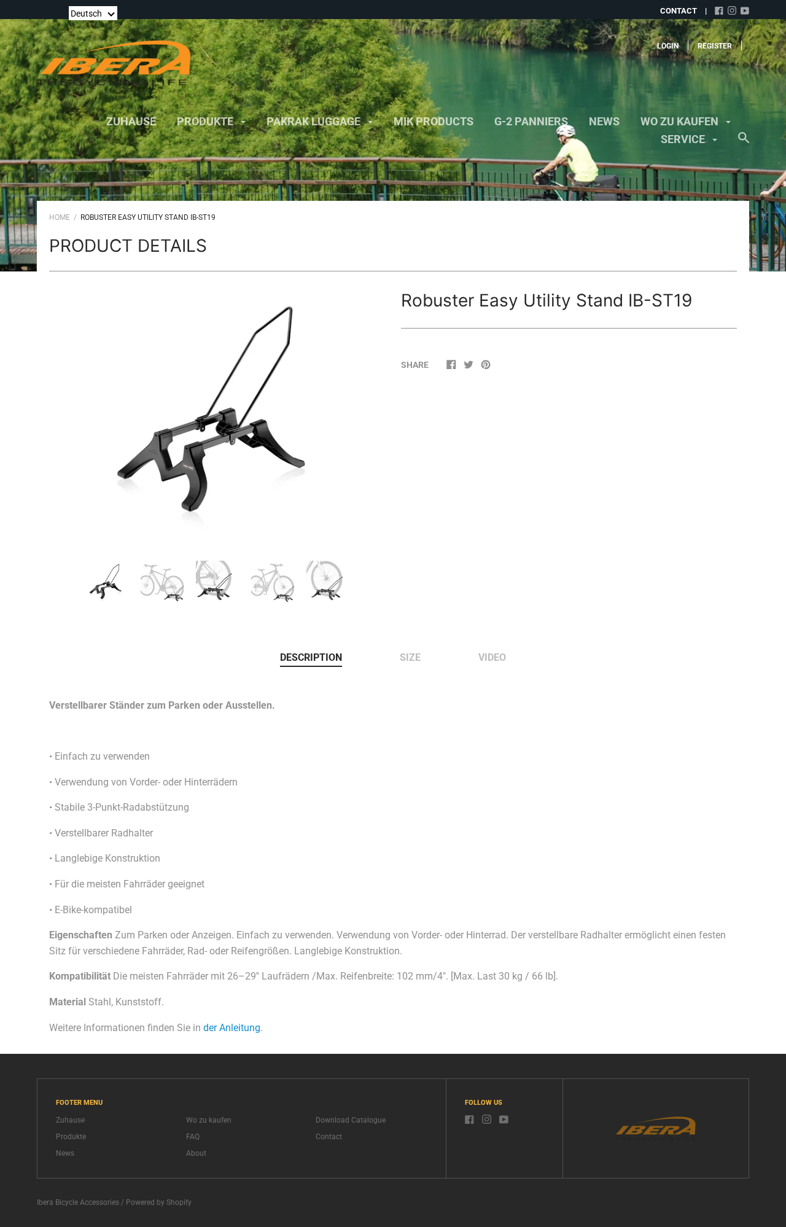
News (604, 121)
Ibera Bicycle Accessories (78, 1202)
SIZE (410, 657)
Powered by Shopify (159, 1202)
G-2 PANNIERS (531, 121)
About (196, 1153)
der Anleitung (231, 1028)
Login (668, 46)
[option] (217, 413)
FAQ (193, 1136)
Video (492, 657)
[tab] (311, 658)
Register (715, 46)
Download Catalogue (351, 1120)
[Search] (743, 144)
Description (311, 657)
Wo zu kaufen (680, 121)
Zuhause (131, 121)
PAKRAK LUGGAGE (315, 121)
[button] (93, 13)
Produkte (206, 121)
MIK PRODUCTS (433, 121)
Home (59, 217)
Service (684, 139)
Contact (329, 1136)
